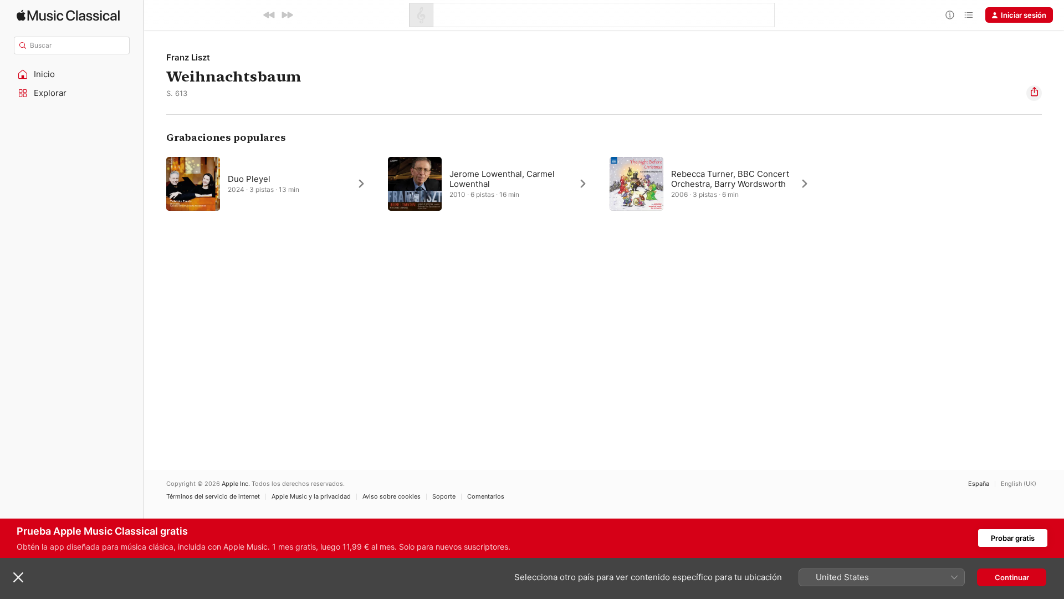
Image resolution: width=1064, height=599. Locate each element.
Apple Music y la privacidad (311, 497)
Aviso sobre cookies (391, 497)
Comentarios (485, 497)
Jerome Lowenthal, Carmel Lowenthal (502, 179)
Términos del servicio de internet (213, 497)
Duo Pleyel (249, 179)
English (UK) (1018, 484)
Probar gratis (1013, 538)
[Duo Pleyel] (271, 183)
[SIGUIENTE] (287, 15)
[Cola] (969, 15)
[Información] (950, 15)
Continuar (1012, 577)
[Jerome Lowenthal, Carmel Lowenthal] (493, 183)
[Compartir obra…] (1034, 93)
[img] (68, 15)
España (978, 484)
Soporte (444, 497)
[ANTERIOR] (269, 15)
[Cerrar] (18, 577)
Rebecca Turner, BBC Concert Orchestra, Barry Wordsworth (730, 179)
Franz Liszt (188, 57)
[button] (72, 74)
